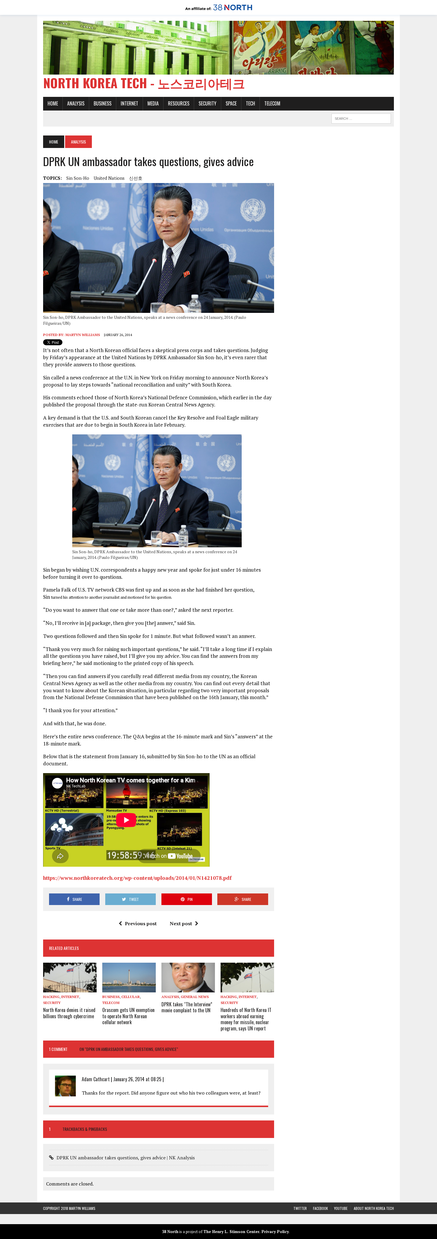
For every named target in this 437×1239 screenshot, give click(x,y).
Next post (181, 923)
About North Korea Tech (374, 1208)
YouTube (341, 1208)
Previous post (141, 923)
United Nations (109, 178)
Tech (250, 103)
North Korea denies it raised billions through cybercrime (69, 1013)
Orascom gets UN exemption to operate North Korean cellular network (128, 1016)
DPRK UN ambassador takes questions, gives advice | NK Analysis (125, 1157)
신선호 (135, 178)
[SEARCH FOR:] (361, 117)
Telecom (272, 103)
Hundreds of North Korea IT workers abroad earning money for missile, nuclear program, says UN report (246, 1019)
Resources (178, 103)
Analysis (75, 103)
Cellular (130, 996)
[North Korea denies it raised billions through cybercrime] (70, 988)
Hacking (51, 996)
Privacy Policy (275, 1231)
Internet (129, 103)
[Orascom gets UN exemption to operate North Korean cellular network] (129, 988)
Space (231, 103)
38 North (170, 1231)
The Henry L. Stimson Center (231, 1231)
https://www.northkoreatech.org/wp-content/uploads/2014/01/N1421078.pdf (137, 877)
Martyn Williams (82, 334)
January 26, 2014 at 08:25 (137, 1079)
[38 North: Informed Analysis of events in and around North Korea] (218, 10)
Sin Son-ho (77, 178)
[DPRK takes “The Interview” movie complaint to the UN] (188, 988)
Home (53, 103)
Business (102, 103)
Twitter (300, 1208)
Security (207, 103)
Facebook (320, 1208)
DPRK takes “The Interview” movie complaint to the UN (186, 1007)
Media (153, 103)
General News (195, 996)
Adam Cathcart (96, 1079)
